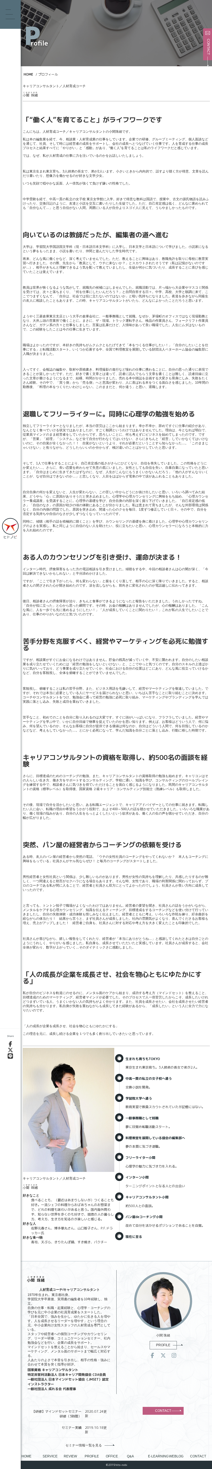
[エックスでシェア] (10, 1050)
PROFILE (163, 1345)
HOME (26, 1456)
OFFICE (112, 1456)
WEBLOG (176, 1456)
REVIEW (70, 1456)
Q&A (130, 1456)
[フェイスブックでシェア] (10, 1044)
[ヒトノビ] (10, 528)
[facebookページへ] (152, 1356)
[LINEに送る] (10, 1056)
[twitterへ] (163, 1356)
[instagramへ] (174, 1356)
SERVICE (50, 1456)
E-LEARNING (158, 1456)
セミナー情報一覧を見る (83, 1445)
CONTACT (163, 1410)
